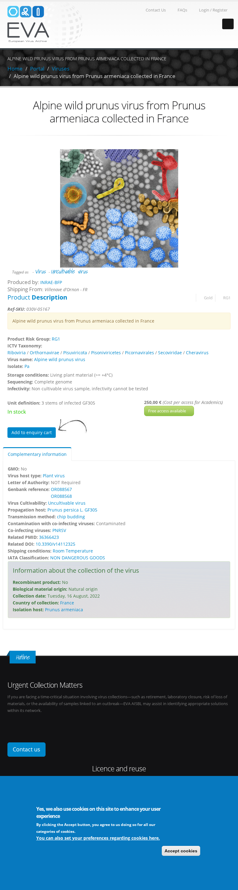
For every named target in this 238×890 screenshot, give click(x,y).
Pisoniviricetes (106, 353)
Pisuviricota (75, 353)
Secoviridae (170, 353)
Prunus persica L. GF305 (72, 510)
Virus (40, 271)
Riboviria (16, 353)
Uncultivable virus (69, 271)
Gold (208, 297)
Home (15, 68)
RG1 (227, 297)
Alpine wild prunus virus (59, 359)
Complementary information (37, 454)
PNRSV (59, 530)
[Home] (45, 24)
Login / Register (213, 10)
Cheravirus (197, 353)
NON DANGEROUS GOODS (77, 558)
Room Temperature (73, 551)
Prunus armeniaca (64, 609)
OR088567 (61, 489)
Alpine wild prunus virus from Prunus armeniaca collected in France (94, 76)
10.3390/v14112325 (55, 544)
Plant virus (54, 476)
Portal (37, 68)
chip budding (71, 517)
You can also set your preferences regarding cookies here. (98, 838)
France (67, 603)
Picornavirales (139, 353)
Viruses (60, 68)
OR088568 (61, 496)
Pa (26, 366)
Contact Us (156, 10)
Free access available (167, 411)
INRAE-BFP (51, 282)
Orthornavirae (44, 353)
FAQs (182, 10)
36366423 (49, 537)
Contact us (26, 749)
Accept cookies (181, 850)
